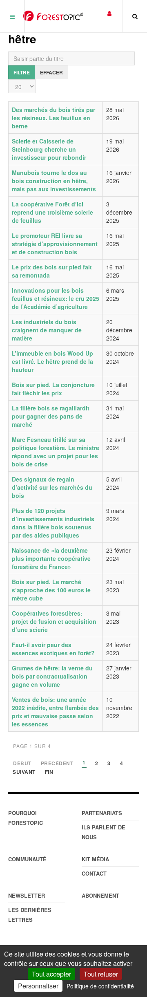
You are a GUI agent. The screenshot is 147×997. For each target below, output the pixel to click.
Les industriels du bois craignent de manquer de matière (47, 330)
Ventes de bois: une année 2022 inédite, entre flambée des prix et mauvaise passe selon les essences (55, 711)
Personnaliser (38, 985)
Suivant (24, 772)
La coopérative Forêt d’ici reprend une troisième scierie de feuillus (52, 212)
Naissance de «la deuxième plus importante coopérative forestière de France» (51, 558)
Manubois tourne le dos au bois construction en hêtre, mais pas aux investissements (54, 180)
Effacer (51, 72)
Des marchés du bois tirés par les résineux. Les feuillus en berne (53, 117)
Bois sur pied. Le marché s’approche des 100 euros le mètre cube (51, 590)
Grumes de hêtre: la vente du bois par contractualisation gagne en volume (52, 676)
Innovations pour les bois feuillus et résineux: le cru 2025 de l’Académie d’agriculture (55, 298)
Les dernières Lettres (29, 914)
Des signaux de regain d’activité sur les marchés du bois (52, 487)
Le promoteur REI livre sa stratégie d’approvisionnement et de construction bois (55, 243)
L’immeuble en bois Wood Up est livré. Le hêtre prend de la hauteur (52, 361)
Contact (94, 873)
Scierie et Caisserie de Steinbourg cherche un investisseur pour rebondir (49, 149)
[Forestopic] (53, 16)
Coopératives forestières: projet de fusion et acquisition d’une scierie (54, 621)
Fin (49, 772)
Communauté (27, 859)
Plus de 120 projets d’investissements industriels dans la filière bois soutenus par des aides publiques (53, 522)
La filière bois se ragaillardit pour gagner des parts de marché (50, 416)
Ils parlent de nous (103, 832)
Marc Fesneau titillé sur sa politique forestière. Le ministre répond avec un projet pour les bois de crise (55, 451)
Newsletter (26, 895)
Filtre (21, 72)
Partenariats (102, 813)
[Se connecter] (109, 13)
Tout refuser (101, 974)
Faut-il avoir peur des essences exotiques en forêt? (53, 649)
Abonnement (100, 895)
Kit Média (95, 859)
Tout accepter (51, 974)
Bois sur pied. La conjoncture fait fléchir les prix (53, 389)
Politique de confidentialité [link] (100, 986)
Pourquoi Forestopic (25, 818)
